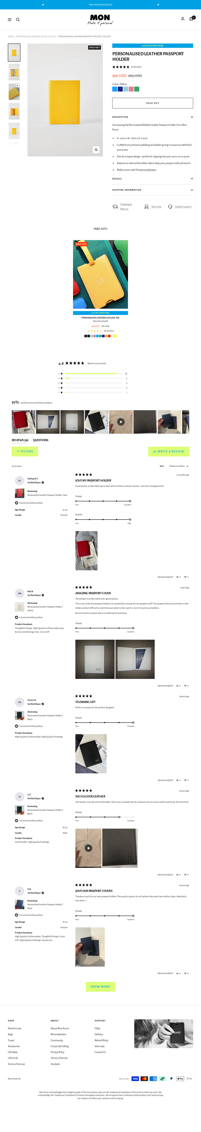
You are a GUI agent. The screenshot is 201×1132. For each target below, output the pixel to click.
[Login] (183, 19)
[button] (126, 67)
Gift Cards (13, 1058)
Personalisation (58, 1034)
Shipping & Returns (126, 206)
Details (117, 179)
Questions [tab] (40, 441)
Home (11, 36)
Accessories (14, 1046)
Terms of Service (16, 1064)
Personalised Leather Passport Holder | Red (47, 495)
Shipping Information (126, 190)
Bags (10, 1034)
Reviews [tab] (20, 441)
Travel (11, 1040)
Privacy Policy (57, 1052)
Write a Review (173, 453)
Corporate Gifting (60, 1046)
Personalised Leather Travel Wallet (36, 36)
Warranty (156, 206)
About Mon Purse (60, 1028)
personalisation (148, 170)
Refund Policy (101, 1040)
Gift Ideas (12, 1052)
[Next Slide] (186, 422)
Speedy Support (183, 206)
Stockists (55, 1064)
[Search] (18, 19)
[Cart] (191, 19)
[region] (100, 422)
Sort (162, 466)
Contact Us (100, 1052)
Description (120, 117)
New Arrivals (14, 1028)
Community (57, 1040)
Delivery (99, 1034)
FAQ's (97, 1028)
